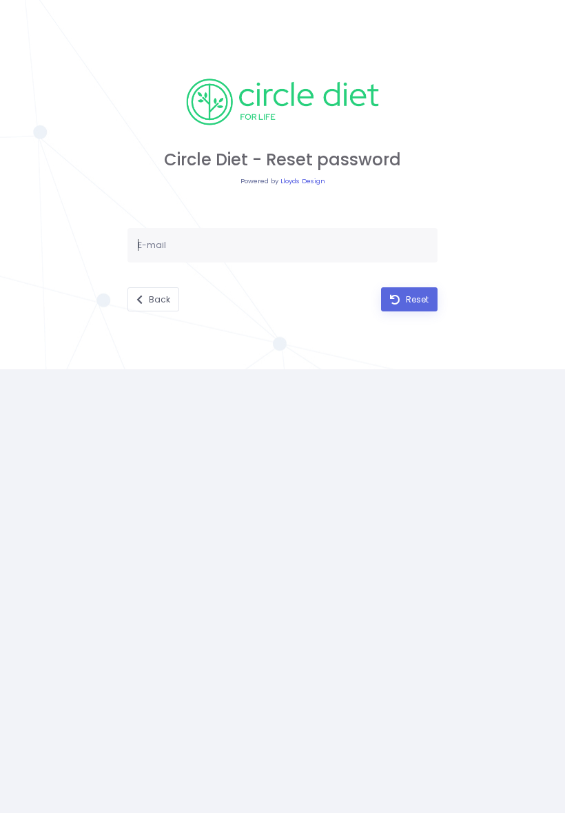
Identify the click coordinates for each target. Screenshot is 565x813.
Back (158, 299)
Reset (416, 299)
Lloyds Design (302, 180)
